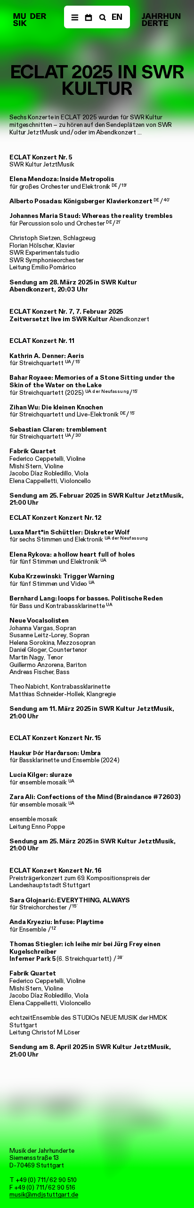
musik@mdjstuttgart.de (43, 1194)
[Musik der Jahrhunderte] (29, 19)
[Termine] (88, 17)
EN (117, 17)
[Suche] (102, 17)
